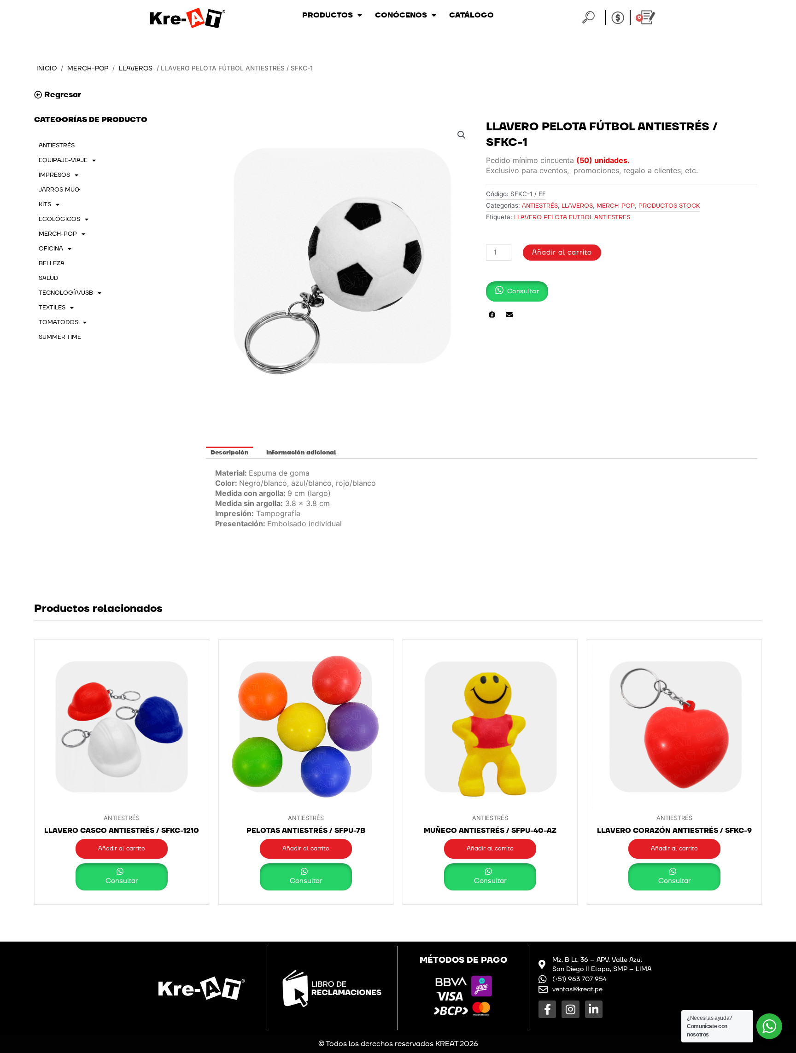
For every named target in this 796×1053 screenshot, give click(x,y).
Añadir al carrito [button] (121, 848)
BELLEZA (51, 263)
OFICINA (51, 248)
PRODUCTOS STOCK (669, 206)
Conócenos (401, 15)
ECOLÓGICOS (59, 219)
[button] (461, 135)
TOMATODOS (58, 322)
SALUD (48, 278)
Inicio (46, 68)
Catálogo (471, 15)
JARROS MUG (59, 190)
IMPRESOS (54, 175)
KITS (45, 204)
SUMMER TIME (60, 337)
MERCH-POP (87, 68)
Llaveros (135, 68)
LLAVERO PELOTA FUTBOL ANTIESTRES (572, 217)
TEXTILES (52, 307)
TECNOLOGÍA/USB (66, 293)
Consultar (121, 881)
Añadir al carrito (562, 252)
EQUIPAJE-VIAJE (63, 160)
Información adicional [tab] (301, 452)
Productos (327, 15)
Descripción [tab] (229, 452)
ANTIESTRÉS (57, 145)
